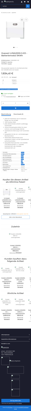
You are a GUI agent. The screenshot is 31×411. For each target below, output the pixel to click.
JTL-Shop (10, 407)
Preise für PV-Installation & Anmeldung (8, 89)
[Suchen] (28, 6)
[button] (21, 1)
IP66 (22, 162)
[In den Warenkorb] (15, 108)
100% (22, 157)
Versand (14, 77)
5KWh (22, 159)
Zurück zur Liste (6, 12)
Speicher (9, 62)
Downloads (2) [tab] (18, 114)
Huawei (22, 152)
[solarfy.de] (5, 347)
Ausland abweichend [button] (11, 96)
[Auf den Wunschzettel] (26, 20)
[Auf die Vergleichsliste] (22, 20)
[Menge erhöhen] (28, 103)
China (22, 155)
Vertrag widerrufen (15, 400)
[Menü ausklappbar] (2, 1)
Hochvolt (22, 164)
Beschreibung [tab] (6, 114)
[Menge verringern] (3, 103)
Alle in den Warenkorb (15, 217)
